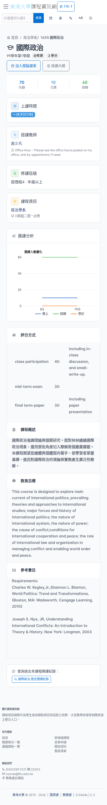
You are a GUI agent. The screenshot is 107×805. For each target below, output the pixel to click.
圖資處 (54, 795)
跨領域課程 (61, 738)
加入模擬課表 (25, 66)
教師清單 (60, 751)
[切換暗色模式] (91, 18)
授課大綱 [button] (58, 66)
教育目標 (28, 480)
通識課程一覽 (11, 746)
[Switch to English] (71, 18)
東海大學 (18, 795)
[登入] (61, 18)
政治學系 (30, 37)
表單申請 (60, 742)
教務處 (67, 795)
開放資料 (60, 746)
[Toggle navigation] (6, 7)
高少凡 (16, 143)
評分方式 (28, 335)
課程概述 (28, 429)
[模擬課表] (51, 18)
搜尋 (39, 18)
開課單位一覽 (11, 742)
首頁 (14, 37)
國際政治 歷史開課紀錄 (33, 679)
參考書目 (28, 570)
